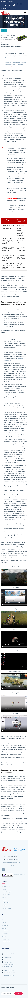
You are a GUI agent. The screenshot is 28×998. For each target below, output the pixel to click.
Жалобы (4, 936)
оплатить (8, 1)
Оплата (4, 922)
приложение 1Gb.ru (19, 874)
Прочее (4, 905)
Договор (4, 928)
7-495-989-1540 (8, 966)
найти (18, 993)
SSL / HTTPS (5, 902)
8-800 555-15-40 (20, 4)
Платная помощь (6, 908)
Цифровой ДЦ (6, 894)
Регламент (5, 933)
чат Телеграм (8, 962)
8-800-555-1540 (9, 964)
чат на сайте (7, 959)
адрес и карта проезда (8, 975)
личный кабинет (7, 8)
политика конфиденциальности (10, 865)
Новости (4, 920)
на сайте (8, 6)
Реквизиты (5, 925)
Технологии (5, 900)
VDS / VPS (4, 889)
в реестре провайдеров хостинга (11, 862)
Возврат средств (6, 942)
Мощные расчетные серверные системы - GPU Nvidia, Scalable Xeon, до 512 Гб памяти (15, 64)
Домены (4, 897)
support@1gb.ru (7, 4)
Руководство (5, 939)
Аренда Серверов (6, 892)
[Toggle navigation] (25, 13)
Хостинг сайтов (6, 886)
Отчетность (5, 931)
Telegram (16, 6)
